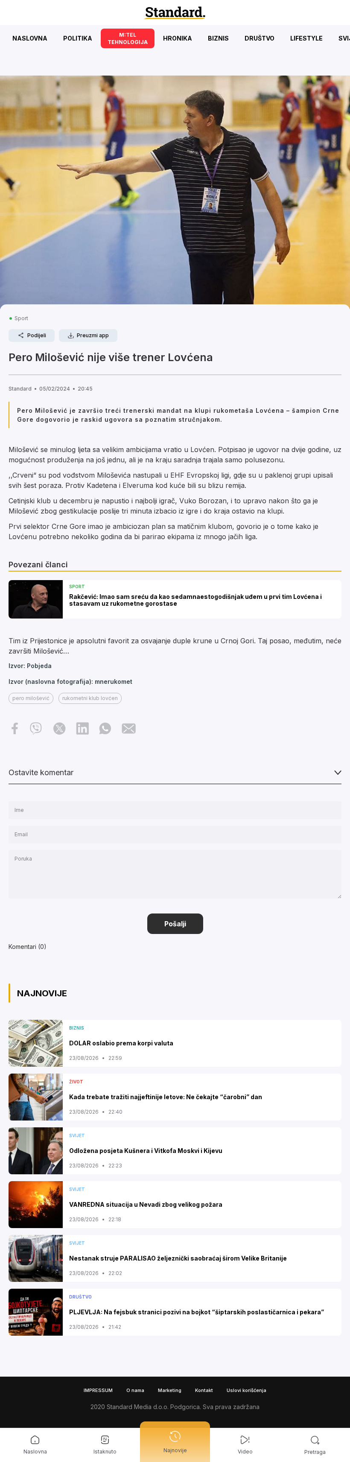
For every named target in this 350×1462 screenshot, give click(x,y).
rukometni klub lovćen (90, 698)
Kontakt (204, 1390)
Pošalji (175, 923)
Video (245, 1451)
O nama (135, 1390)
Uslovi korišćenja (246, 1390)
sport (21, 318)
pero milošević (31, 698)
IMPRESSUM (98, 1390)
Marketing (169, 1390)
